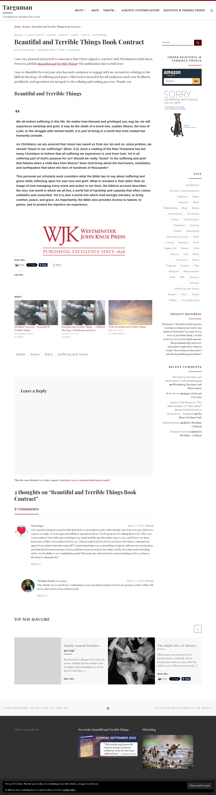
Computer (180, 225)
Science (194, 277)
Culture (194, 225)
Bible (196, 202)
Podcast (171, 265)
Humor (185, 248)
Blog (184, 208)
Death (178, 231)
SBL (182, 277)
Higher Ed (170, 248)
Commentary (191, 219)
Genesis (183, 242)
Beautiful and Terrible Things (57, 63)
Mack (196, 254)
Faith (196, 236)
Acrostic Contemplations (184, 190)
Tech (184, 294)
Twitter (173, 300)
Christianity (175, 213)
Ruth (173, 277)
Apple (195, 196)
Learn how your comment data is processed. (84, 480)
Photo (195, 260)
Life (186, 254)
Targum (172, 294)
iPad (196, 248)
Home (17, 26)
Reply (36, 564)
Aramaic (183, 202)
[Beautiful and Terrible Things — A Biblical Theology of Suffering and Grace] (83, 312)
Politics (185, 265)
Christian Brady (26, 50)
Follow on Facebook (26, 729)
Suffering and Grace (186, 288)
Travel (195, 294)
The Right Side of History (177, 645)
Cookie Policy (69, 790)
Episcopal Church (177, 236)
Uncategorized (190, 300)
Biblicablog (170, 208)
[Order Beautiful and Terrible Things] (130, 312)
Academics (192, 185)
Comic (175, 219)
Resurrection (191, 271)
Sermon (194, 283)
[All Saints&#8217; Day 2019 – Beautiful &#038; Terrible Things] (36, 312)
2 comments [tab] (26, 508)
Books (26, 26)
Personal (182, 260)
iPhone (175, 254)
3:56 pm (149, 526)
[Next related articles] (198, 629)
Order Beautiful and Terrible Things (127, 326)
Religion (174, 271)
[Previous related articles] (190, 629)
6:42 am (149, 581)
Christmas (193, 213)
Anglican (182, 196)
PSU (196, 265)
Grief (196, 242)
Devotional (192, 231)
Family (170, 242)
